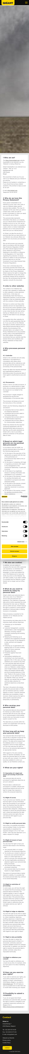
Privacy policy (7, 1040)
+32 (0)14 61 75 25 (10, 1032)
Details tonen (20, 541)
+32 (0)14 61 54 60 (10, 1029)
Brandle (12, 1038)
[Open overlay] (26, 2)
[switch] (25, 526)
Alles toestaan (14, 546)
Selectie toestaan (14, 551)
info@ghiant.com (12, 190)
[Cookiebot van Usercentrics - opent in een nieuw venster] (20, 497)
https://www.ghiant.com (13, 160)
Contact (7, 1048)
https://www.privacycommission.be (13, 1007)
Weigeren (14, 556)
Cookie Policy (6, 1042)
